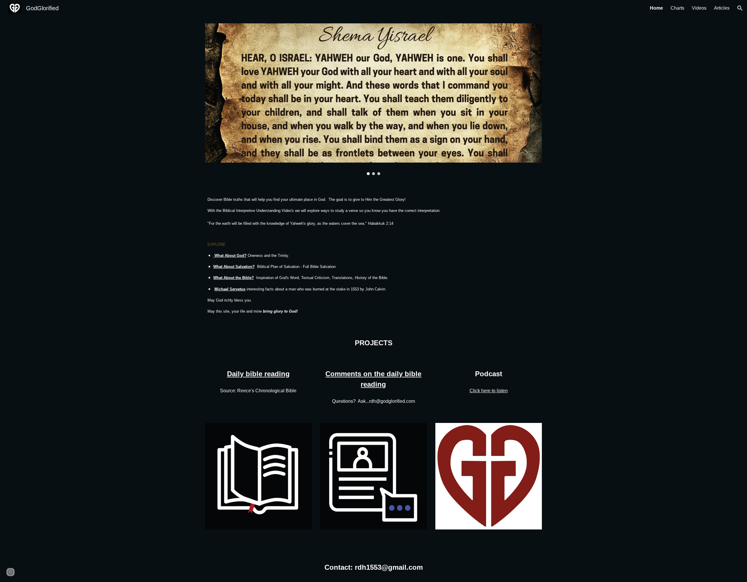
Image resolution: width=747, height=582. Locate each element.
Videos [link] (699, 8)
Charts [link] (677, 8)
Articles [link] (721, 8)
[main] (373, 255)
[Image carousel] (373, 99)
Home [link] (656, 8)
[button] (740, 8)
